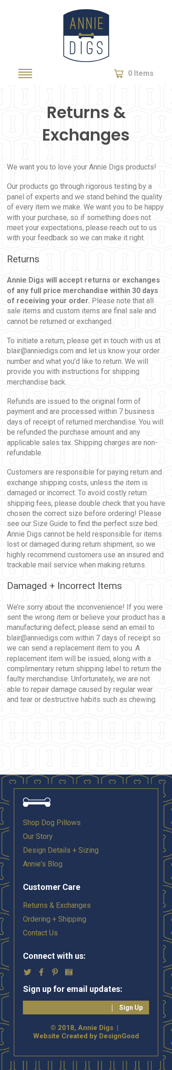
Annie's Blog (42, 864)
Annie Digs (86, 35)
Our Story (38, 836)
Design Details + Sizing (61, 850)
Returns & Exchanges (57, 905)
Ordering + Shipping (54, 919)
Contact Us (40, 932)
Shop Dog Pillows (52, 822)
